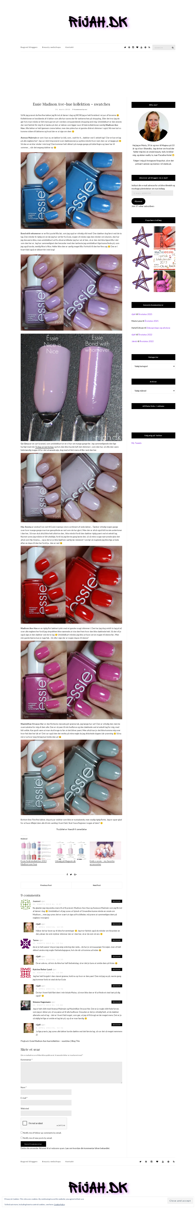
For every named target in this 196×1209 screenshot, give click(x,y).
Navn (23, 1087)
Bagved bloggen (29, 47)
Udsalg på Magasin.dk (65, 861)
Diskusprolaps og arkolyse (158, 328)
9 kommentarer (79, 109)
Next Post (97, 885)
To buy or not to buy (44, 447)
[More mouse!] (142, 237)
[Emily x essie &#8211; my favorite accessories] (105, 851)
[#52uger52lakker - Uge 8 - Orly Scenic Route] (164, 281)
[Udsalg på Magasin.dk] (71, 851)
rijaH (38, 924)
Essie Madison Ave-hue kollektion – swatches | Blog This (55, 1041)
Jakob (134, 341)
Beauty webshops (51, 47)
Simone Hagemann (42, 1002)
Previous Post (46, 885)
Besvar (117, 901)
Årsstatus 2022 (145, 334)
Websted (25, 1108)
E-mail (24, 1098)
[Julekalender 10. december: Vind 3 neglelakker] (164, 259)
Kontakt (70, 47)
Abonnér (138, 201)
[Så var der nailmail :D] (142, 259)
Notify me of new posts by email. (37, 1138)
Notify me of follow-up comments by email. (42, 1133)
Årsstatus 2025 (145, 314)
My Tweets (136, 443)
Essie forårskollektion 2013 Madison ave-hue (34, 862)
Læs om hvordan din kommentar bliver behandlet (87, 1148)
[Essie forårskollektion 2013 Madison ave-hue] (36, 851)
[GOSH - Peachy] (164, 237)
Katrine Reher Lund (42, 969)
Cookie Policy (59, 1204)
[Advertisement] (98, 74)
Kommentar (26, 1059)
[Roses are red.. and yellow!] (142, 281)
